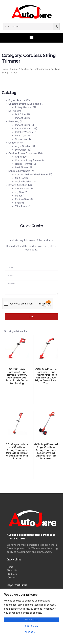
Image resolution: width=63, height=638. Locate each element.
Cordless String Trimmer (28, 160)
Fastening (13, 121)
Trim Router (21, 206)
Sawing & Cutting (17, 185)
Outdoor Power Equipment (34, 69)
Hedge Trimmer (23, 163)
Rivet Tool (20, 135)
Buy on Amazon (17, 100)
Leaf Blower (21, 167)
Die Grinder (21, 149)
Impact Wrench (23, 128)
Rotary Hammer (23, 107)
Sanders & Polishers (19, 170)
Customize (31, 626)
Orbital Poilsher (23, 181)
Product (14, 69)
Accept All (31, 619)
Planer (18, 195)
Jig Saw (19, 192)
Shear (18, 202)
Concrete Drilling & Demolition (24, 103)
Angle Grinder (22, 146)
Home (5, 69)
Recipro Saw (22, 199)
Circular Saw (22, 188)
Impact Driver (22, 124)
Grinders (13, 142)
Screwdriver (21, 139)
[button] (31, 37)
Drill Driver (20, 114)
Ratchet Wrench (24, 132)
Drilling (12, 110)
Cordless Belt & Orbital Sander (31, 174)
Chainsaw (20, 156)
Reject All (31, 632)
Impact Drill (21, 117)
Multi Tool (20, 177)
